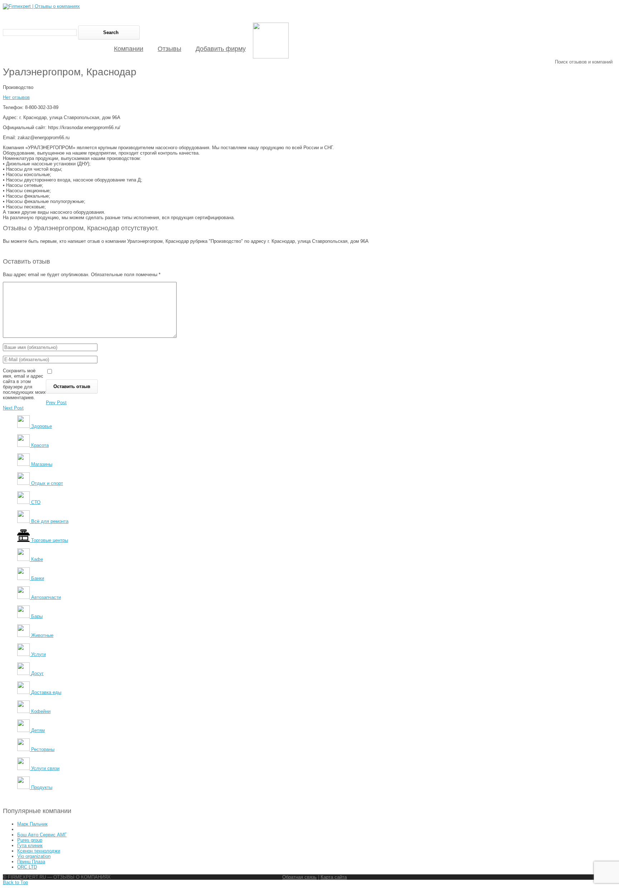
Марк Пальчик (32, 824)
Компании (128, 48)
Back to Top (15, 882)
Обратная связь (299, 877)
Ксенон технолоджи (38, 851)
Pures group (29, 840)
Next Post (13, 408)
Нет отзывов (16, 97)
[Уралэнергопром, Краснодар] (271, 57)
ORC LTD (27, 867)
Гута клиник (30, 845)
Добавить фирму (221, 48)
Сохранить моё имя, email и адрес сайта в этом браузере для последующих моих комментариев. (24, 384)
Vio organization (34, 856)
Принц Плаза (31, 861)
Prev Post (56, 402)
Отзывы (169, 48)
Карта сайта (334, 877)
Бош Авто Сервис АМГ (42, 834)
